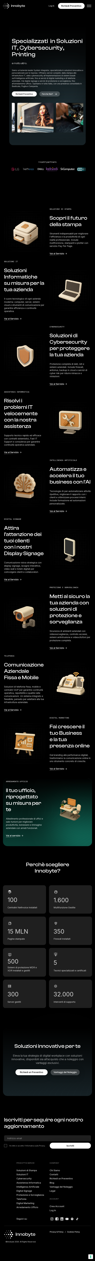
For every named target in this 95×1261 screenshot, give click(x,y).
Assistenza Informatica (28, 1182)
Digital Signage (24, 1191)
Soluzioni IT (22, 1174)
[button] (89, 6)
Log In (51, 6)
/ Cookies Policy (72, 1232)
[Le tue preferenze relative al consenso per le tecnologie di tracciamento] (90, 1256)
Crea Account (57, 1206)
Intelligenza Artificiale (27, 1187)
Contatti (54, 1174)
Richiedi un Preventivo (61, 1178)
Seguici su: (21, 1218)
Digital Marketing (25, 1203)
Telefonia (21, 1199)
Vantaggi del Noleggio (61, 1187)
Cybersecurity (24, 1178)
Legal (52, 1191)
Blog (52, 1182)
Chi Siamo (55, 1170)
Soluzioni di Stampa (26, 1170)
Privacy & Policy (56, 1232)
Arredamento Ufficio (27, 1207)
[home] (18, 6)
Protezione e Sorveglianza (30, 1195)
